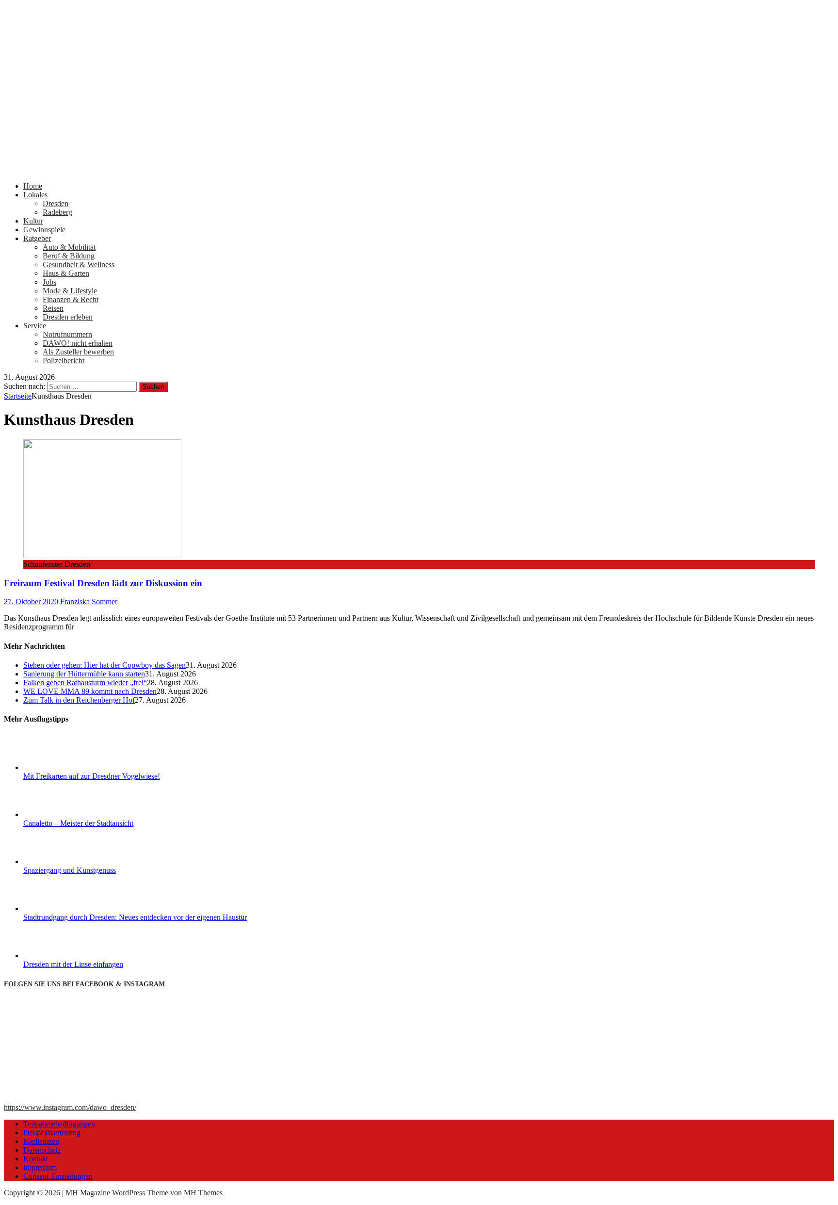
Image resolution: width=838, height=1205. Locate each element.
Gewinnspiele (44, 229)
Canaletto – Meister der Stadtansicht (78, 823)
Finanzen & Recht (70, 299)
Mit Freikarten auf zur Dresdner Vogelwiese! (91, 776)
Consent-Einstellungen (58, 1176)
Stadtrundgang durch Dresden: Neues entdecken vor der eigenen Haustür (135, 917)
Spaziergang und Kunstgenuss (69, 870)
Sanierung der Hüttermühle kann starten (84, 674)
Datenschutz (42, 1150)
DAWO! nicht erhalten (78, 343)
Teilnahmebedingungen (59, 1124)
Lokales (35, 195)
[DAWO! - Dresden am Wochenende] (367, 169)
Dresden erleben (68, 317)
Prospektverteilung (52, 1132)
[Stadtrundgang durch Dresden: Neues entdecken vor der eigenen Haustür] (59, 908)
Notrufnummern (67, 334)
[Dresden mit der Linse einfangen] (59, 955)
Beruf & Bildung (69, 256)
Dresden (55, 203)
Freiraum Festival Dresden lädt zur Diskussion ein (103, 583)
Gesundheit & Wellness (78, 264)
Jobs (49, 282)
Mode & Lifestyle (70, 291)
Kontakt (35, 1159)
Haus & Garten (66, 273)
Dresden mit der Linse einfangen (73, 964)
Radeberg (57, 212)
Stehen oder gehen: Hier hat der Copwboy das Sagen (104, 665)
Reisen (53, 308)
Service (34, 325)
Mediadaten (41, 1141)
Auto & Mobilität (69, 247)
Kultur (33, 221)
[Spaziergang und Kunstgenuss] (59, 861)
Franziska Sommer (88, 601)
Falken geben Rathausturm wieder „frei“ (85, 682)
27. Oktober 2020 (31, 601)
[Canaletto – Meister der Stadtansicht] (59, 814)
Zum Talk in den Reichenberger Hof (79, 700)
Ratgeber (37, 238)
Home (32, 186)
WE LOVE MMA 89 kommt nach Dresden (90, 691)
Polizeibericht (63, 360)
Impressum (40, 1167)
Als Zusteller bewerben (78, 352)
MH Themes (203, 1193)
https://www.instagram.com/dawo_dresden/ (70, 1107)
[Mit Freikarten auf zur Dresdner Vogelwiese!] (59, 767)
